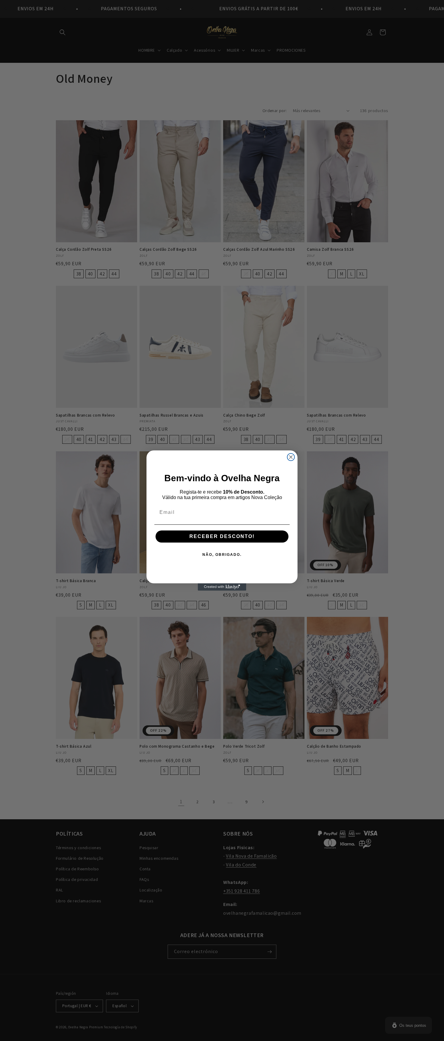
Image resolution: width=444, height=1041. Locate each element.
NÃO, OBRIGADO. (222, 555)
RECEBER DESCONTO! (222, 536)
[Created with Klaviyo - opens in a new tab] (222, 587)
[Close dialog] (290, 457)
